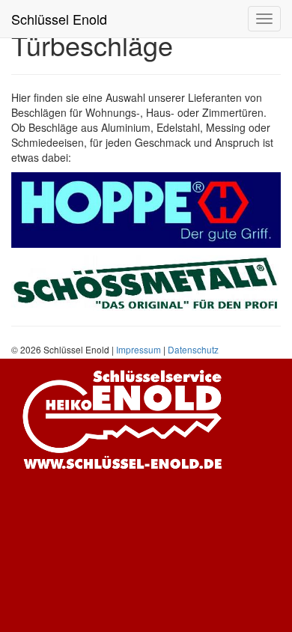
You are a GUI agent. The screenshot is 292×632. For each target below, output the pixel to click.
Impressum (138, 349)
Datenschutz (193, 349)
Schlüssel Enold (59, 18)
